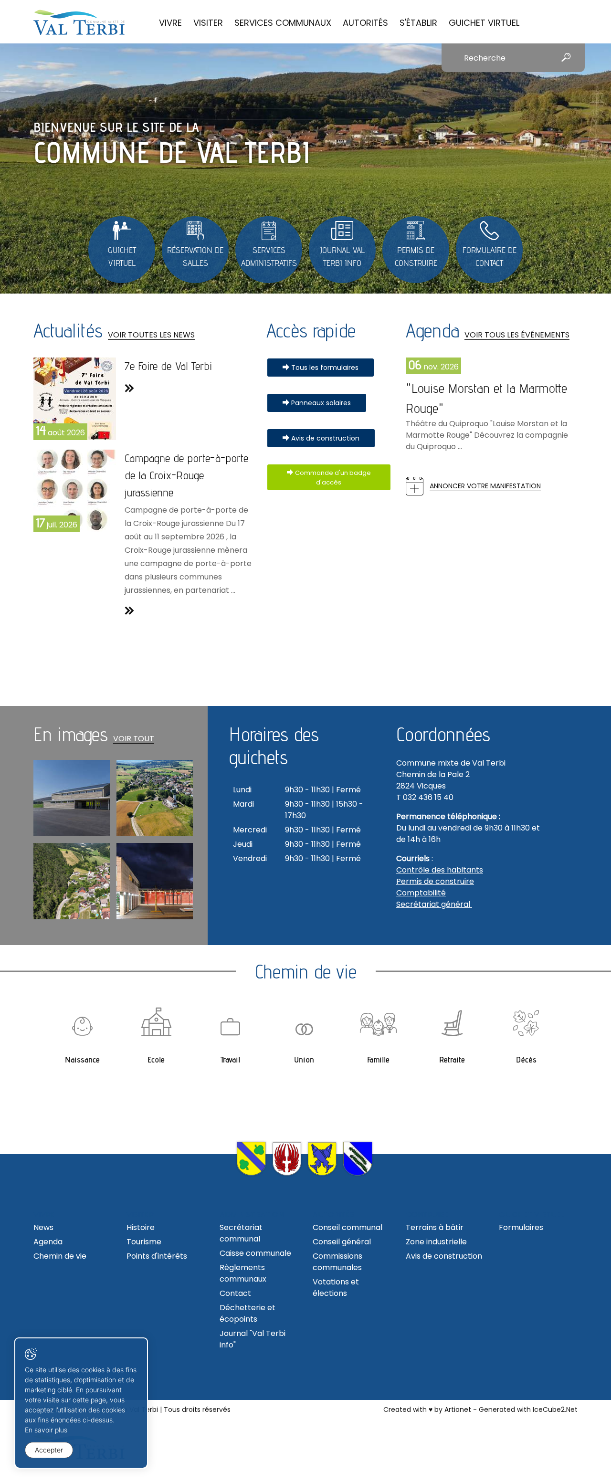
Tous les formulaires (324, 367)
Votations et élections (336, 1287)
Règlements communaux (243, 1273)
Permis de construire (435, 881)
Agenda (48, 1241)
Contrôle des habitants (439, 869)
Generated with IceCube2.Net (528, 1409)
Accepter (49, 1450)
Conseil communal (347, 1227)
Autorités (365, 23)
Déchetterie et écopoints (247, 1313)
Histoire (140, 1227)
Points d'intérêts (156, 1256)
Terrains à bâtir (435, 1227)
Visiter (208, 23)
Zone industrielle (436, 1241)
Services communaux (282, 23)
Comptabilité (421, 892)
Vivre (170, 23)
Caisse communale (255, 1253)
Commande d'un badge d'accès (333, 477)
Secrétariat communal (241, 1233)
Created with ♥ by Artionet (427, 1409)
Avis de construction (325, 438)
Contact (235, 1293)
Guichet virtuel (484, 23)
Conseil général (342, 1241)
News (43, 1227)
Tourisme (143, 1241)
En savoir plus (46, 1430)
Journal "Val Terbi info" (252, 1339)
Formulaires (521, 1227)
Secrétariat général (434, 904)
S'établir (418, 23)
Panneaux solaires (321, 403)
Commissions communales (337, 1262)
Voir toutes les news (151, 335)
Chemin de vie (59, 1256)
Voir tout (133, 739)
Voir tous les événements (516, 335)
